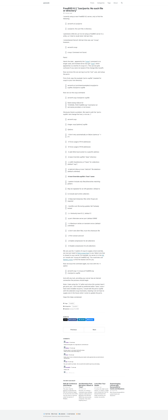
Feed (79, 414)
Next (94, 330)
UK (103, 255)
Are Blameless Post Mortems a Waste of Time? (86, 385)
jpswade (46, 3)
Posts (92, 3)
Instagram (71, 414)
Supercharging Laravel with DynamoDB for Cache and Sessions (117, 386)
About (116, 3)
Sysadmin (75, 306)
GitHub (55, 414)
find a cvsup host (83, 253)
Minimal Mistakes (65, 416)
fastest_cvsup (68, 259)
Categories (101, 3)
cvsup (88, 61)
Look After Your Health (99, 384)
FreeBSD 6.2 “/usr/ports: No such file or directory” (83, 9)
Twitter (47, 414)
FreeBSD (71, 303)
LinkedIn (62, 414)
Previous (73, 330)
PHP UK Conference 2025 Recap (70, 384)
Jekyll (59, 416)
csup (92, 63)
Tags (109, 3)
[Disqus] (84, 356)
